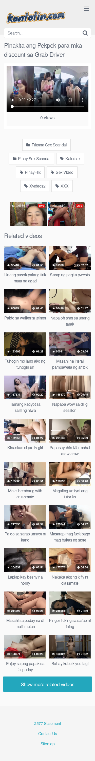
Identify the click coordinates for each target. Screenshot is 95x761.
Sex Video (64, 172)
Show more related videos (47, 684)
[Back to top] (86, 750)
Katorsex (73, 158)
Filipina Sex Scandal (49, 145)
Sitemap (48, 744)
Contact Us (47, 733)
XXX (64, 186)
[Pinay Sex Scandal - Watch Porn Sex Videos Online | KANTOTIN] (35, 16)
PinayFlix (32, 172)
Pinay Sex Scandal (33, 158)
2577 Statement (47, 723)
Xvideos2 (37, 186)
